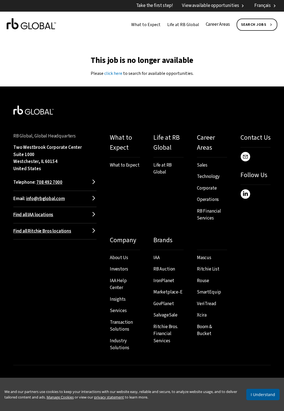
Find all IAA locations (33, 214)
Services (118, 310)
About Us (119, 257)
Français (262, 5)
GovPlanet (163, 303)
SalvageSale (165, 315)
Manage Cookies (60, 397)
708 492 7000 (49, 182)
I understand (263, 394)
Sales (202, 165)
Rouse (203, 280)
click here (113, 73)
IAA (156, 257)
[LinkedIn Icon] (245, 195)
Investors (119, 269)
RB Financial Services (209, 215)
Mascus (204, 257)
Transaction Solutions (121, 326)
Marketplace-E (167, 292)
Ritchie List (208, 269)
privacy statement (109, 397)
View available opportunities (210, 5)
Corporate (207, 188)
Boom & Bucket (204, 330)
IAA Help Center (118, 284)
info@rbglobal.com (45, 198)
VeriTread (206, 303)
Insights (118, 299)
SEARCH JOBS (254, 24)
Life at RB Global (183, 25)
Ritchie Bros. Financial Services (165, 333)
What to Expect (146, 25)
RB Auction (164, 269)
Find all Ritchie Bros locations (42, 231)
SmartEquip (209, 292)
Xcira (202, 315)
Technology (208, 176)
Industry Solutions (119, 344)
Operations (208, 199)
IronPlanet (163, 280)
